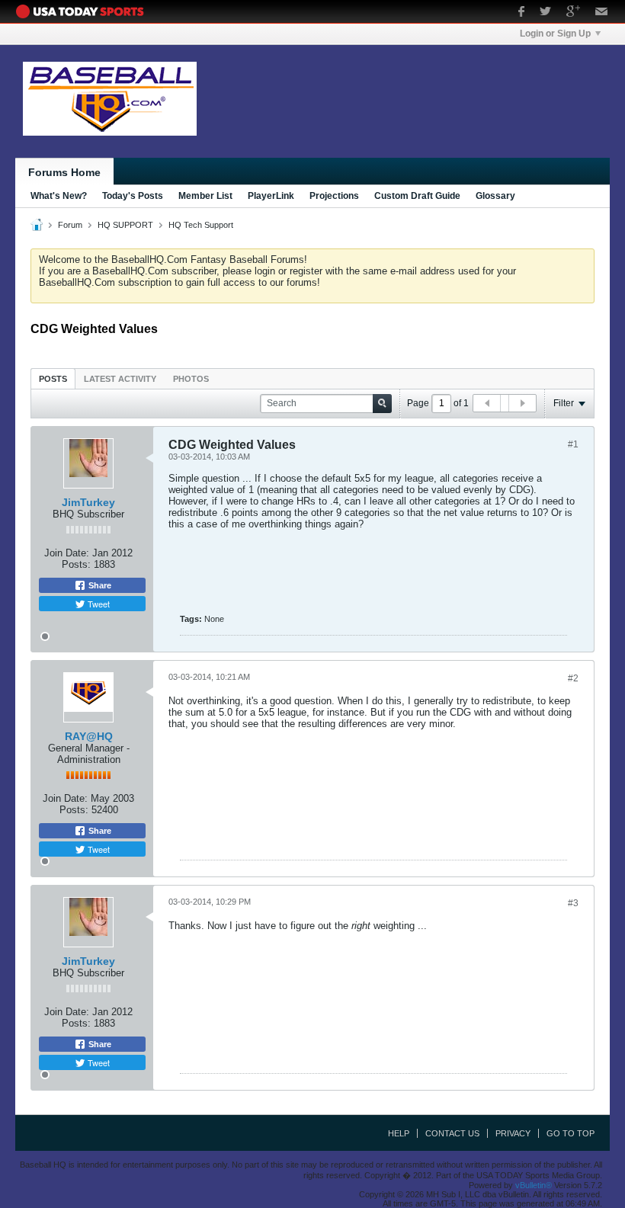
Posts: (76, 564)
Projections (334, 196)
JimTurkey (88, 502)
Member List (205, 196)
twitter (545, 13)
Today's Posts (132, 196)
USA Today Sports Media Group (83, 11)
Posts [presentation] (53, 378)
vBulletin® (533, 1185)
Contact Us (452, 1133)
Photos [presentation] (191, 378)
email (601, 13)
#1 (573, 444)
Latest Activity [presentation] (120, 378)
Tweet (97, 604)
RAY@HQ (89, 736)
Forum (70, 224)
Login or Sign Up (555, 33)
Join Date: (66, 553)
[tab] (52, 378)
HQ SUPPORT (125, 224)
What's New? (58, 196)
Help (398, 1133)
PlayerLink (271, 196)
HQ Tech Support (200, 224)
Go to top (570, 1133)
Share (98, 585)
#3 (573, 903)
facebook (521, 13)
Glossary (495, 196)
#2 (573, 678)
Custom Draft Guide (417, 196)
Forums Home (64, 172)
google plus (573, 13)
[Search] (382, 403)
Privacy (512, 1133)
